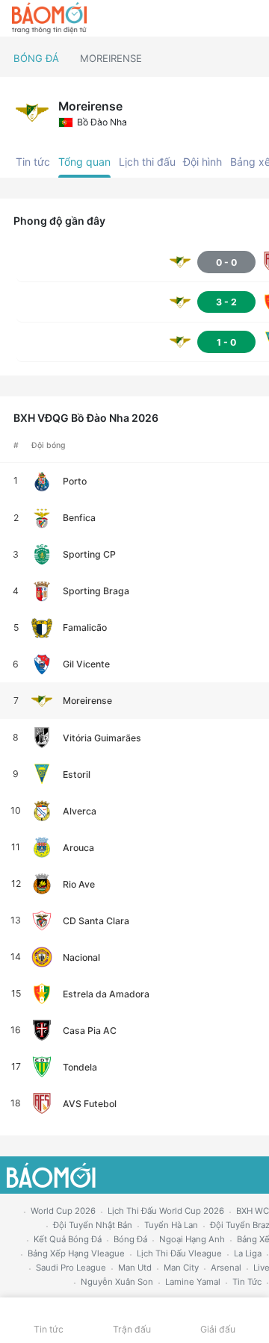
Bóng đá (36, 58)
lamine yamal (192, 1282)
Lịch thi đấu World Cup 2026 (166, 1211)
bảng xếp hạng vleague (76, 1253)
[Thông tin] (225, 18)
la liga (248, 1253)
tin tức (247, 1282)
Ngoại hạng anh (192, 1239)
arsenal (226, 1267)
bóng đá (130, 1239)
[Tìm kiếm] (250, 18)
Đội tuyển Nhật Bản (92, 1225)
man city (181, 1267)
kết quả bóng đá (68, 1239)
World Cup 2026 (63, 1211)
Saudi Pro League (71, 1267)
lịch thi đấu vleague (179, 1253)
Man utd (135, 1267)
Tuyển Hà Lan (171, 1225)
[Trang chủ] (49, 18)
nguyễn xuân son (117, 1282)
